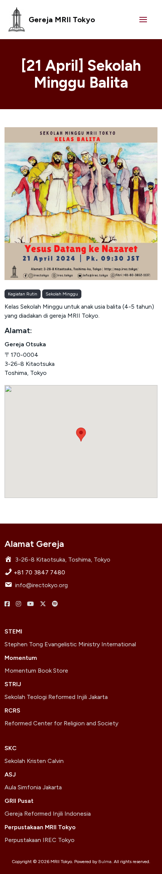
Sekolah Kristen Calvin (34, 760)
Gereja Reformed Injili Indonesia (48, 813)
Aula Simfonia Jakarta (33, 787)
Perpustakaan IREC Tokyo (40, 840)
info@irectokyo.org (41, 585)
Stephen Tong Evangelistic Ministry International (70, 644)
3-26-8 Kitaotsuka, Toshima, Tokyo (62, 559)
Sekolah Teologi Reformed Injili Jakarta (56, 696)
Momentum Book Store (36, 670)
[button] (143, 19)
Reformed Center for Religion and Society (61, 723)
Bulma (105, 861)
